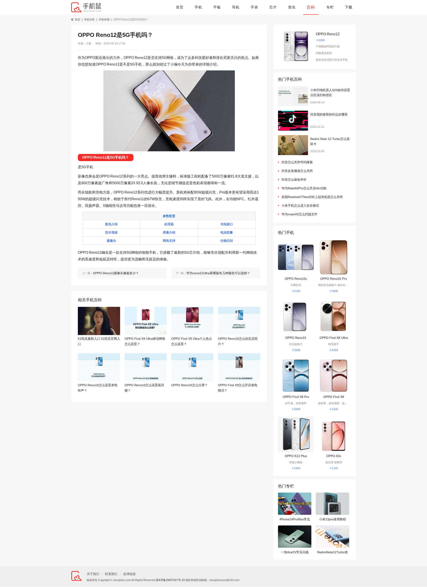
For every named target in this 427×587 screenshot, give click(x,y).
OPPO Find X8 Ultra (334, 337)
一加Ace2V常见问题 (295, 552)
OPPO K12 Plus (296, 456)
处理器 (169, 224)
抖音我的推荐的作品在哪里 (329, 114)
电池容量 (226, 232)
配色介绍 (111, 224)
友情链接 (129, 574)
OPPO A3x (333, 456)
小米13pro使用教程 (332, 519)
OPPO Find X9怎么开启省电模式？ (237, 387)
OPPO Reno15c (296, 278)
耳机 (236, 7)
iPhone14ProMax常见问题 (295, 519)
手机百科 (89, 19)
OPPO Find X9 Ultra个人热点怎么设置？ (191, 341)
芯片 (273, 7)
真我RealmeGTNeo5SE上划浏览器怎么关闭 (312, 197)
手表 (254, 7)
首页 (179, 7)
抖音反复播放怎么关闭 (297, 171)
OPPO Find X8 (333, 397)
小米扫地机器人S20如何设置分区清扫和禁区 (330, 92)
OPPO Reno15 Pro (333, 278)
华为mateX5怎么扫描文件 (299, 214)
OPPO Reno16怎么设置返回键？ (144, 387)
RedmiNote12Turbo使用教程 (332, 552)
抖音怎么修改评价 (294, 179)
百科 (311, 7)
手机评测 (104, 19)
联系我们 (111, 574)
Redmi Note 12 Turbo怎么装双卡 (330, 141)
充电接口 (226, 224)
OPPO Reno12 (328, 34)
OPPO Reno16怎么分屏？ (189, 385)
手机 (198, 7)
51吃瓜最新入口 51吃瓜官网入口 (99, 341)
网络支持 (169, 240)
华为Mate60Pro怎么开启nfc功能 (304, 188)
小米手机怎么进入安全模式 (300, 205)
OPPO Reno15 (295, 337)
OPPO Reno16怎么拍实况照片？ (238, 341)
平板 (217, 7)
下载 (348, 7)
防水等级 (111, 232)
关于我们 (93, 574)
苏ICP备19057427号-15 (170, 580)
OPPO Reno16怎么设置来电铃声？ (97, 387)
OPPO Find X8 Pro (296, 397)
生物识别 (226, 240)
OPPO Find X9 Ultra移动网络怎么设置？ (145, 341)
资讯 (292, 7)
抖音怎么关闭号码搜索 (297, 162)
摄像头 (111, 240)
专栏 (330, 7)
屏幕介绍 (169, 232)
